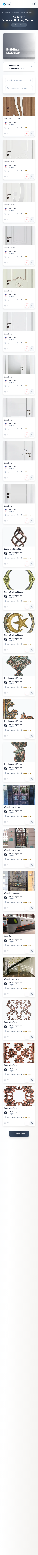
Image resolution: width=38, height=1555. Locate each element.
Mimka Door (13, 122)
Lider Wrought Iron (15, 553)
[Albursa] (4, 4)
